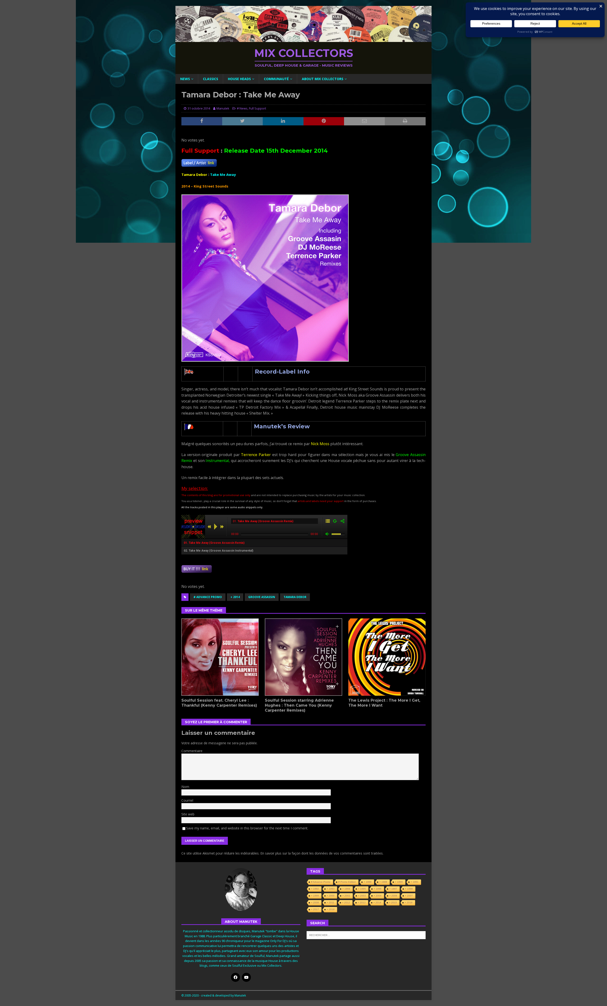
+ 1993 (331, 888)
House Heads (239, 79)
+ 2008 (315, 902)
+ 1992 (315, 888)
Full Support (257, 108)
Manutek (222, 108)
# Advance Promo (207, 597)
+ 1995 (362, 888)
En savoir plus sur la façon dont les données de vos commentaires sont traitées (321, 853)
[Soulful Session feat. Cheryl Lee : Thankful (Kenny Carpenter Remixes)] (220, 657)
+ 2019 (331, 909)
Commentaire (191, 751)
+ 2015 (393, 902)
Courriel (187, 800)
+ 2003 (362, 895)
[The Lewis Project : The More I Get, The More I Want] (387, 657)
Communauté (276, 79)
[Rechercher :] (366, 935)
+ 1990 (399, 882)
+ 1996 (378, 888)
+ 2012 (346, 902)
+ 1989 (383, 882)
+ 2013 (362, 902)
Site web (187, 814)
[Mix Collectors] (303, 39)
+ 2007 (409, 895)
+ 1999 (315, 895)
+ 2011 (330, 902)
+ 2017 (315, 909)
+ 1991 (414, 882)
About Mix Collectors (322, 79)
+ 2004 (378, 895)
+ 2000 (331, 895)
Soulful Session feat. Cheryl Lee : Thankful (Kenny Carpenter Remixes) (219, 703)
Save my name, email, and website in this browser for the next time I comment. (247, 828)
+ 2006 (393, 895)
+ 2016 (409, 902)
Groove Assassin (261, 597)
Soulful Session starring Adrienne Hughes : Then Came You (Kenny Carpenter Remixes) (299, 705)
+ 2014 (235, 597)
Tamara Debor (295, 597)
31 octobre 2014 (199, 108)
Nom (185, 786)
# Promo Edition (347, 882)
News (185, 79)
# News (242, 108)
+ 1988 (368, 882)
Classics (210, 79)
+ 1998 (409, 888)
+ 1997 (393, 888)
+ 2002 (346, 895)
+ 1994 (346, 888)
